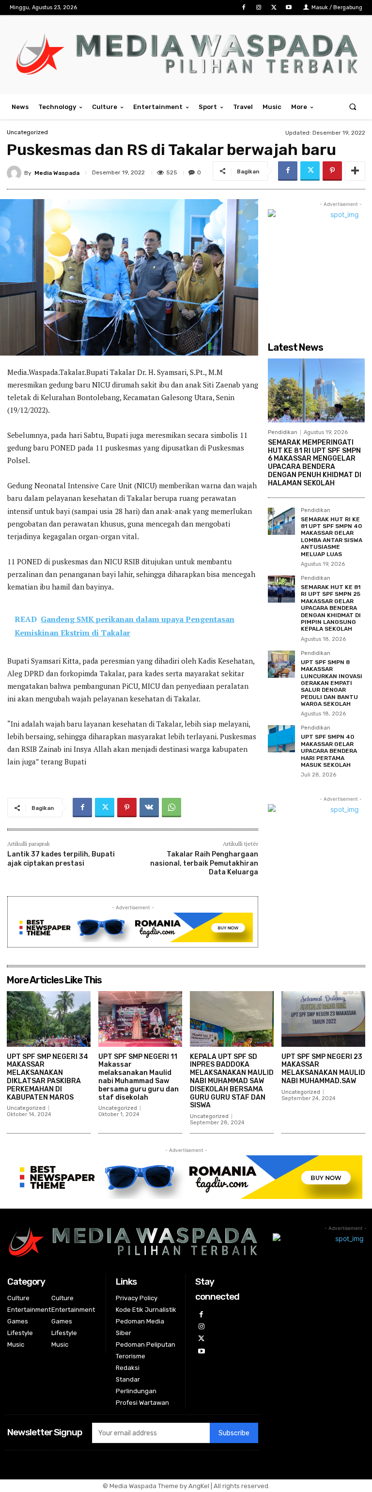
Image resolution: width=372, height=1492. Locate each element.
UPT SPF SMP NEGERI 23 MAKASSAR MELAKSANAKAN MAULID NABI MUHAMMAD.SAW (323, 1069)
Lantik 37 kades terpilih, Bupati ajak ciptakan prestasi (61, 858)
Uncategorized (27, 132)
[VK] (149, 807)
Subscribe (233, 1433)
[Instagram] (258, 7)
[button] (353, 106)
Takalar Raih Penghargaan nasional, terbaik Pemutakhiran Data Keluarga (204, 863)
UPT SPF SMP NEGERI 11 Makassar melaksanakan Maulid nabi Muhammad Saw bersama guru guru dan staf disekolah (138, 1077)
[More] (355, 171)
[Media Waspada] (15, 173)
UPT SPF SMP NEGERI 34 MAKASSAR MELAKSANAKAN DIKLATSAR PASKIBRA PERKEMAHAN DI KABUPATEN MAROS (47, 1077)
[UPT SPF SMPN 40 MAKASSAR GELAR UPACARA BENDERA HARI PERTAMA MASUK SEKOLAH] (281, 738)
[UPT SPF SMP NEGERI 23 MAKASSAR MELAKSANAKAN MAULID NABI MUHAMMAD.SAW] (323, 1018)
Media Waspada (56, 173)
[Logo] (186, 53)
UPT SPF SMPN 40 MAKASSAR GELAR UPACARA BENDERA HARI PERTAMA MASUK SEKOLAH (329, 750)
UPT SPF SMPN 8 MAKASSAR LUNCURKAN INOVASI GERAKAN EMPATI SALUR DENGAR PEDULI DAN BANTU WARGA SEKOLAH (331, 683)
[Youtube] (288, 7)
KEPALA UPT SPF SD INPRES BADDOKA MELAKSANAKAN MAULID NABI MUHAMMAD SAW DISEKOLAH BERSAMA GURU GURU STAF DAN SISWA (232, 1081)
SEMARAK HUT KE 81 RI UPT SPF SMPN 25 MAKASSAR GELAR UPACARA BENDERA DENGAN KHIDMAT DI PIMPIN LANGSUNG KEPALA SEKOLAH (331, 608)
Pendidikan (282, 432)
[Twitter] (273, 7)
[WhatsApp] (171, 807)
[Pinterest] (332, 171)
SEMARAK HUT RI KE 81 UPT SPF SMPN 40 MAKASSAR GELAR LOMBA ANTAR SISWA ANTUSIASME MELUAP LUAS (331, 537)
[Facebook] (243, 7)
